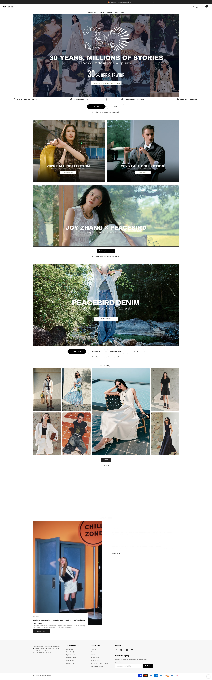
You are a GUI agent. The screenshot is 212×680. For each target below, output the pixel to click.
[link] (79, 99)
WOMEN (96, 106)
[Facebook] (116, 650)
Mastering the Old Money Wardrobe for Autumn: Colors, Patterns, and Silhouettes (142, 532)
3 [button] (107, 342)
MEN (115, 106)
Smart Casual (77, 351)
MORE (106, 460)
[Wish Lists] (202, 7)
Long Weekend (96, 351)
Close (153, 2)
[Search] (193, 7)
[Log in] (197, 7)
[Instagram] (121, 650)
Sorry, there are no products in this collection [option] (106, 112)
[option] (106, 55)
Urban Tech (135, 351)
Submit (147, 666)
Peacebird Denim (115, 351)
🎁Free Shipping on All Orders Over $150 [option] (106, 2)
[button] (48, 55)
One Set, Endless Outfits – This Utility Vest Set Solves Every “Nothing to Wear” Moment (59, 621)
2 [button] (107, 93)
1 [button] (104, 93)
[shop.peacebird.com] (106, 491)
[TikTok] (127, 650)
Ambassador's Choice (106, 251)
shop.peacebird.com (44, 675)
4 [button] (109, 342)
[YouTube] (132, 650)
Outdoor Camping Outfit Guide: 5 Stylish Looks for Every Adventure (136, 546)
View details (41, 631)
